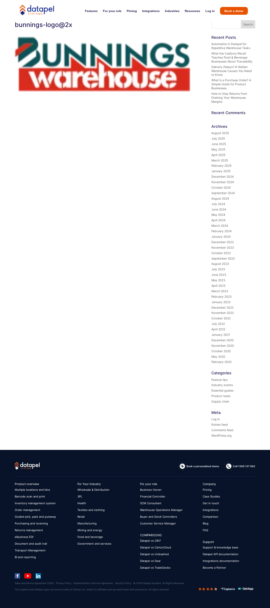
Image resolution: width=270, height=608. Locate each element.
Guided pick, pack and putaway (35, 516)
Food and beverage (90, 537)
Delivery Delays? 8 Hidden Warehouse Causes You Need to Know (231, 71)
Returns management (29, 530)
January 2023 (221, 302)
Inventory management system (35, 503)
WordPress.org (221, 435)
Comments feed (222, 430)
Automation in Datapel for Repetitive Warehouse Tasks (230, 46)
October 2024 (221, 187)
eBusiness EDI (24, 537)
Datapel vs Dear (150, 561)
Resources (192, 11)
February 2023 (221, 296)
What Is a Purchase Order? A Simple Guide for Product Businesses (231, 84)
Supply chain (220, 401)
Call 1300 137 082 (244, 466)
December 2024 (222, 176)
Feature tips (219, 379)
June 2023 (218, 274)
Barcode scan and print (30, 496)
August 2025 (220, 133)
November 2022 (222, 313)
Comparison (210, 516)
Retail (81, 516)
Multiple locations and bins (32, 489)
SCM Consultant (150, 503)
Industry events (222, 385)
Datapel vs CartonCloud (155, 547)
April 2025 (218, 155)
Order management (27, 510)
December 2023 (222, 242)
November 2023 (222, 247)
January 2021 (220, 334)
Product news (220, 396)
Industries (172, 11)
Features (91, 11)
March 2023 (219, 291)
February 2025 (221, 165)
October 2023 (221, 253)
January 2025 (221, 171)
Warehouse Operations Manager (161, 510)
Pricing (132, 11)
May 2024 (218, 214)
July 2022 (218, 323)
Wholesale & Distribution (93, 489)
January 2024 (221, 236)
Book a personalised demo (202, 466)
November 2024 (222, 182)
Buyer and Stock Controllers (158, 516)
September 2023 (223, 258)
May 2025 (218, 149)
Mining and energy (89, 530)
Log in (210, 11)
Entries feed (219, 424)
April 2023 (218, 285)
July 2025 (218, 138)
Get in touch (211, 503)
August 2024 (220, 198)
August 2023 (220, 263)
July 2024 (218, 204)
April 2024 (218, 220)
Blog (205, 523)
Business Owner (151, 489)
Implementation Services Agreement (93, 583)
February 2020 (221, 362)
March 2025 (219, 160)
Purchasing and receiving (31, 523)
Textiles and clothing (91, 510)
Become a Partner (214, 567)
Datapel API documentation (220, 554)
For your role (112, 11)
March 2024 (219, 225)
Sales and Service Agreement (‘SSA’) (34, 583)
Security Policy (123, 583)
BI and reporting (25, 557)
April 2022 (218, 329)
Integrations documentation (221, 561)
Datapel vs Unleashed (154, 554)
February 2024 (221, 231)
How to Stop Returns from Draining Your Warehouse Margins (229, 97)
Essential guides (222, 390)
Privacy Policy (63, 583)
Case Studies (211, 496)
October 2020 (221, 351)
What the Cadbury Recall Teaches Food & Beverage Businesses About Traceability (231, 57)
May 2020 (218, 356)
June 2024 (218, 209)
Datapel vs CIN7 (150, 540)
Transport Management (30, 550)
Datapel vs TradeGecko (155, 567)
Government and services (94, 543)
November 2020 (222, 345)
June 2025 (218, 144)
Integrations (151, 11)
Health (81, 503)
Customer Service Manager (158, 523)
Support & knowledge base (220, 547)
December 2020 (222, 340)
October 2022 (221, 318)
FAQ (205, 530)
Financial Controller (152, 496)
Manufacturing (87, 523)
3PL (79, 496)
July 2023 (218, 269)
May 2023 (218, 280)
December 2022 (222, 307)
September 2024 (223, 193)
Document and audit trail (31, 543)
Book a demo (233, 11)
